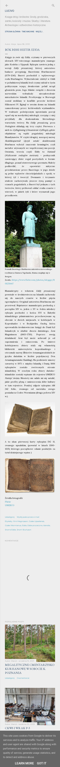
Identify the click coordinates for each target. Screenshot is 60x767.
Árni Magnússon (20, 521)
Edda (24, 525)
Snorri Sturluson (24, 529)
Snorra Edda (10, 529)
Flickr (8, 501)
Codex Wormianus (13, 525)
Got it (41, 763)
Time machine (28, 32)
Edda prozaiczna (35, 525)
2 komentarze (23, 678)
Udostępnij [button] (9, 517)
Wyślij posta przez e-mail (28, 517)
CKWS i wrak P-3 (17, 728)
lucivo (9, 10)
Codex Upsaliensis (36, 521)
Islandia (46, 525)
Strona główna (12, 32)
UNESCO (9, 505)
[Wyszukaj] (53, 5)
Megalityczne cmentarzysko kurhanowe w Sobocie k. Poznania (29, 669)
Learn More (24, 763)
